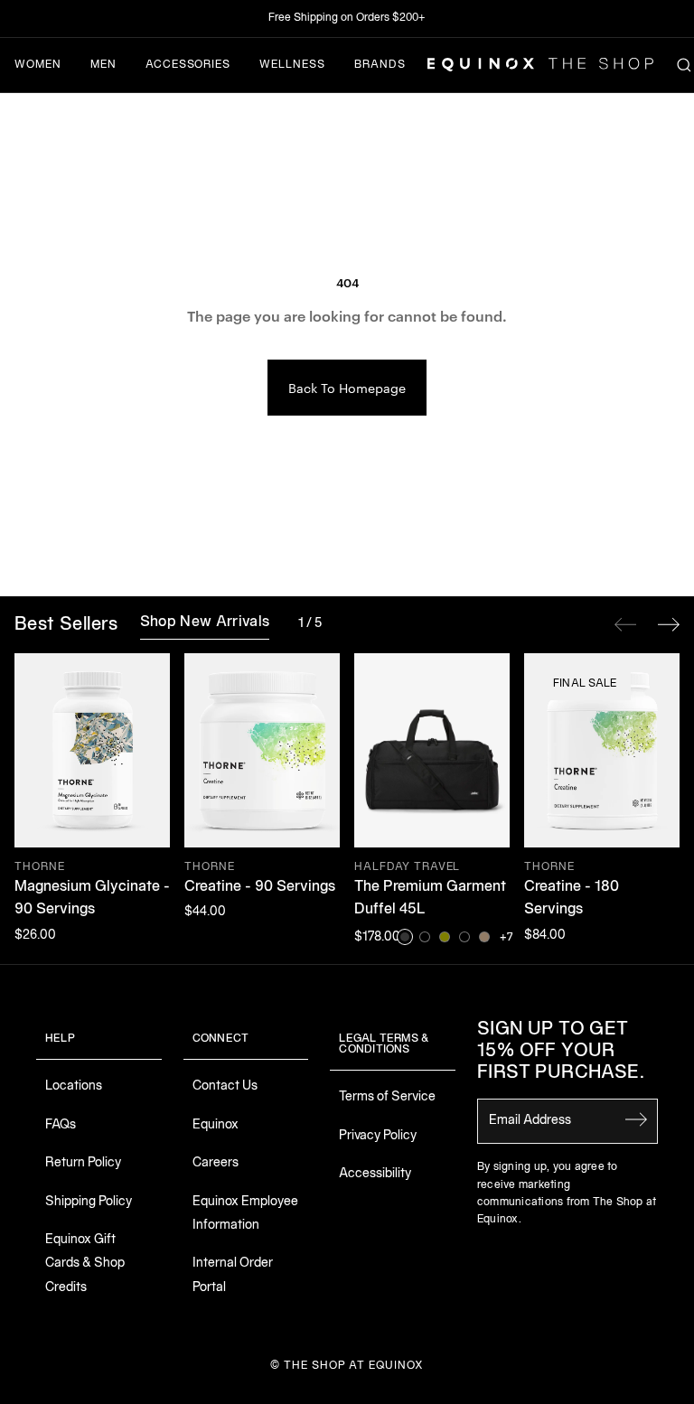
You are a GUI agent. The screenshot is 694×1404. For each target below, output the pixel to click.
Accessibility (375, 1174)
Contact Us (225, 1086)
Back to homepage (347, 388)
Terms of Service (387, 1097)
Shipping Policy (88, 1202)
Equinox (215, 1125)
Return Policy (83, 1163)
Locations (73, 1086)
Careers (215, 1163)
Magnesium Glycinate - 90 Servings (92, 899)
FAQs (60, 1125)
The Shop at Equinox (354, 1366)
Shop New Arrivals (204, 622)
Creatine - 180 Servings (571, 899)
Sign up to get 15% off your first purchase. (560, 1051)
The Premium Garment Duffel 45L (430, 899)
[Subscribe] (636, 1119)
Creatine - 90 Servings (259, 887)
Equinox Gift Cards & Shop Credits (85, 1264)
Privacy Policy (378, 1136)
